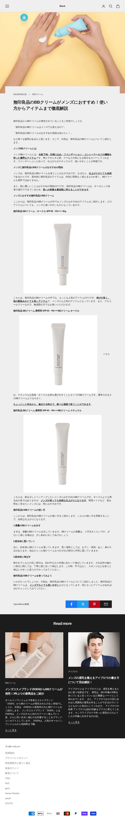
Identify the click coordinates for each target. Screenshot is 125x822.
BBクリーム (37, 94)
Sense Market (12, 793)
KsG (7, 783)
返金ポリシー (12, 768)
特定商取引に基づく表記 (17, 763)
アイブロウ (73, 671)
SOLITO (9, 803)
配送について (12, 773)
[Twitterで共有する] (83, 604)
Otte (7, 778)
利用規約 (9, 753)
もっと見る (11, 730)
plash (8, 798)
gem (7, 788)
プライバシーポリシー (16, 758)
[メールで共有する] (106, 604)
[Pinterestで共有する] (94, 604)
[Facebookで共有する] (71, 604)
